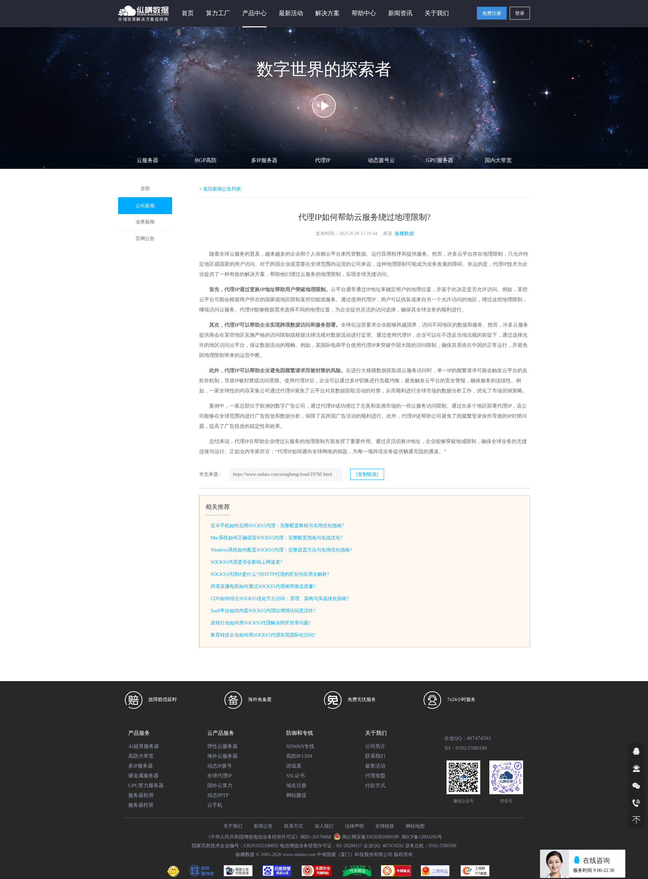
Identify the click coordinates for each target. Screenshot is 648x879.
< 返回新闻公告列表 (220, 188)
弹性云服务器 (222, 746)
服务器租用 (141, 795)
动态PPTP (217, 795)
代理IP (322, 160)
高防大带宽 (141, 756)
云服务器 (147, 160)
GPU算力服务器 (146, 785)
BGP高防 (206, 160)
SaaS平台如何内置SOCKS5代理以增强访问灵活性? (263, 610)
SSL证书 (295, 775)
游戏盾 (293, 766)
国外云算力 (220, 785)
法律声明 (354, 826)
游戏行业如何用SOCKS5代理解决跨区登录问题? (260, 622)
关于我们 (232, 826)
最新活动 (291, 13)
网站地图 (415, 826)
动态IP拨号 (219, 766)
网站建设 (296, 795)
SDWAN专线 (300, 746)
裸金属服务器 (143, 775)
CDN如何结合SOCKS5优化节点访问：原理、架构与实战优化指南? (280, 598)
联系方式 (293, 826)
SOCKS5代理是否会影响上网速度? (246, 562)
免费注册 (491, 13)
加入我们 (324, 826)
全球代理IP (219, 775)
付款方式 (375, 785)
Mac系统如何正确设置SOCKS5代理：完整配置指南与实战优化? (276, 537)
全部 (145, 188)
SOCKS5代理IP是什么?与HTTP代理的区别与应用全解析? (270, 574)
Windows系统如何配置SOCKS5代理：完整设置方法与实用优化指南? (281, 549)
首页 (188, 13)
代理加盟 (375, 775)
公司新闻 (145, 205)
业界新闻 (145, 222)
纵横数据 (404, 233)
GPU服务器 (439, 160)
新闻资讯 (400, 13)
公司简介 (375, 746)
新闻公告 (263, 826)
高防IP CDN (299, 756)
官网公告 (145, 238)
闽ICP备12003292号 (422, 836)
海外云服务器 (222, 756)
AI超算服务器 (143, 746)
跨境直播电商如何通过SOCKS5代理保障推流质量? (263, 586)
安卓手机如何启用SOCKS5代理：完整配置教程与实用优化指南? (277, 525)
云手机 (214, 805)
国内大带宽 (498, 160)
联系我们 (375, 756)
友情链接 (384, 826)
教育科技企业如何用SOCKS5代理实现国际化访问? (263, 635)
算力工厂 (218, 13)
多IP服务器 (264, 160)
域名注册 (296, 785)
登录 (519, 13)
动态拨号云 (381, 160)
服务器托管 (141, 805)
